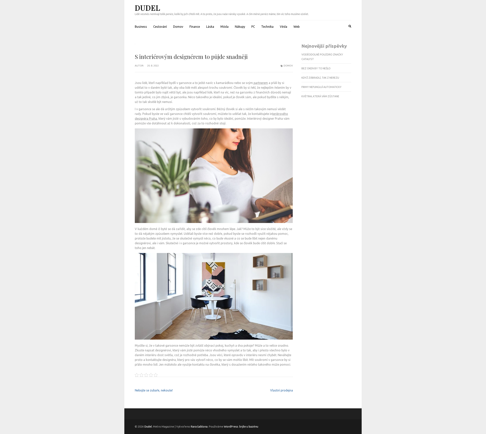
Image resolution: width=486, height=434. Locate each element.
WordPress (231, 426)
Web (296, 26)
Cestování (160, 26)
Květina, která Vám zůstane (320, 96)
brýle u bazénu (248, 426)
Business (141, 26)
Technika (267, 26)
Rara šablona (199, 426)
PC (253, 26)
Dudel (147, 8)
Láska (210, 26)
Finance (194, 26)
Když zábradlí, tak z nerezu (320, 77)
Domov (178, 26)
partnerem (260, 83)
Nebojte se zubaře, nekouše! (154, 390)
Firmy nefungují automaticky (321, 87)
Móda (224, 26)
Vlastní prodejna (281, 390)
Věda (283, 26)
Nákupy (240, 26)
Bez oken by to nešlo (316, 68)
